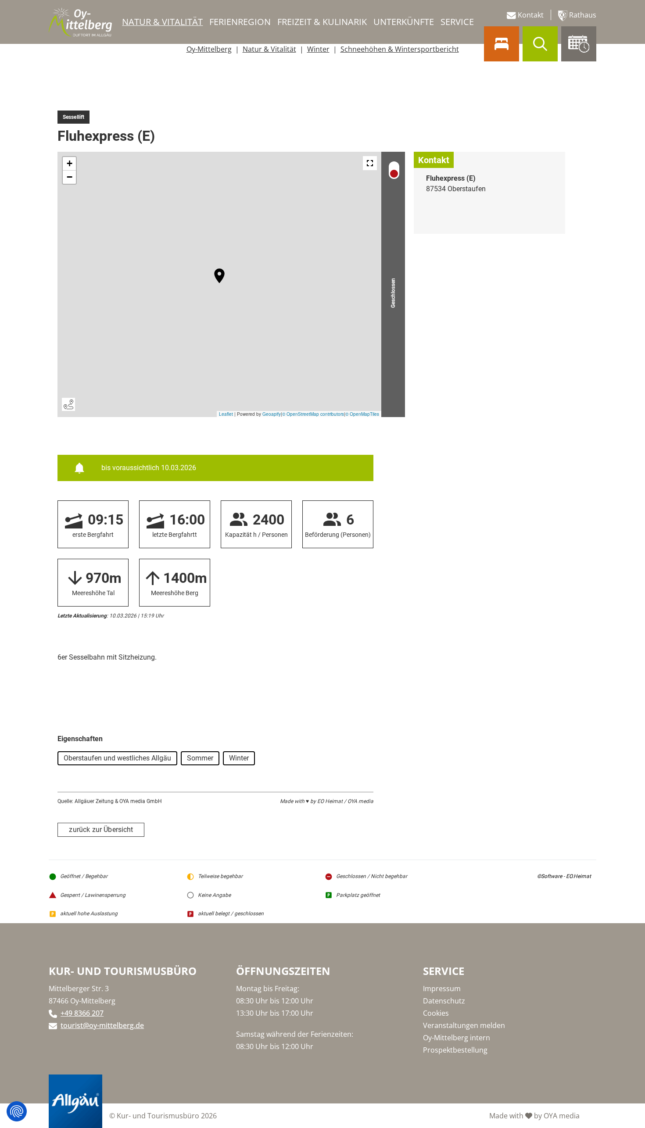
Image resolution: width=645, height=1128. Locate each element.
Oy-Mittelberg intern (456, 1037)
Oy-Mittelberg (209, 49)
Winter (318, 49)
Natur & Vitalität (269, 49)
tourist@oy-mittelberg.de (102, 1025)
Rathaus (581, 15)
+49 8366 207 (82, 1013)
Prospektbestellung (455, 1050)
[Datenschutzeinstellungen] (17, 1111)
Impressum (442, 988)
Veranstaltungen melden (464, 1025)
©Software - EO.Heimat (564, 876)
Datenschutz (444, 1001)
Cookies (436, 1013)
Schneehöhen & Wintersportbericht (399, 49)
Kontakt (530, 15)
